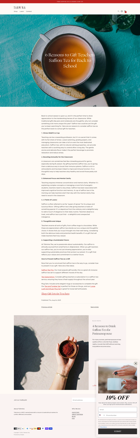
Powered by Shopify (19, 434)
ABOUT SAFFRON (77, 414)
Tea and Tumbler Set (52, 286)
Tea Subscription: (48, 277)
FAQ (73, 418)
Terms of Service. (103, 426)
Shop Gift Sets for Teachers (55, 294)
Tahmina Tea (26, 432)
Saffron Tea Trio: (47, 270)
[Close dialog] (135, 363)
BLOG (74, 416)
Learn (22, 11)
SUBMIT (117, 431)
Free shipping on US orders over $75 (70, 1)
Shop (16, 11)
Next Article (95, 307)
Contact (29, 11)
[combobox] (101, 415)
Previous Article (46, 307)
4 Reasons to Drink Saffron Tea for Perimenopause (104, 330)
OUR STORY (75, 412)
